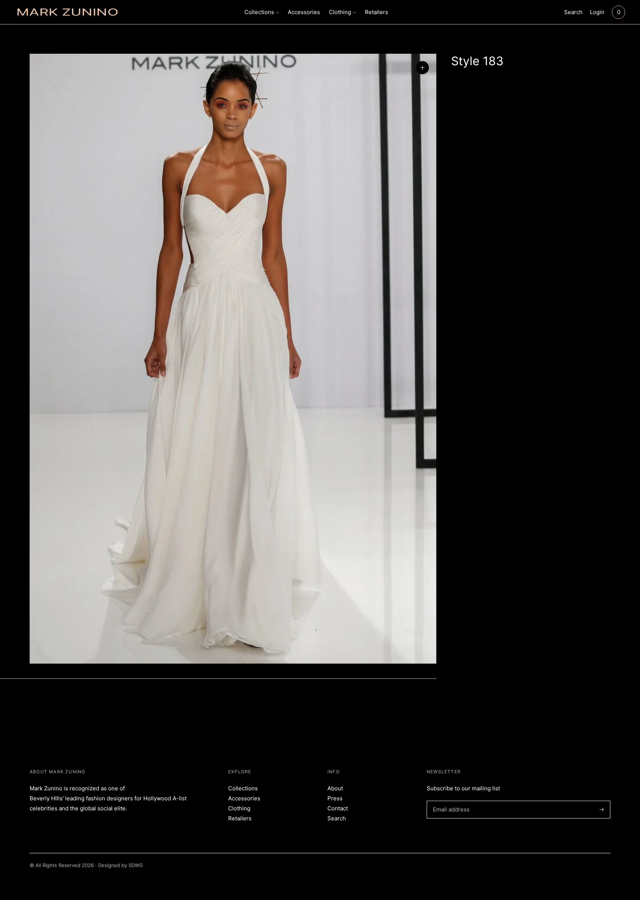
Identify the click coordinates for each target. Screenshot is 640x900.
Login (597, 12)
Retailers (376, 12)
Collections (259, 12)
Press (335, 798)
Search (573, 12)
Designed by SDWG (120, 865)
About (335, 788)
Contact (337, 808)
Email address (450, 801)
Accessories (304, 12)
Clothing (340, 12)
